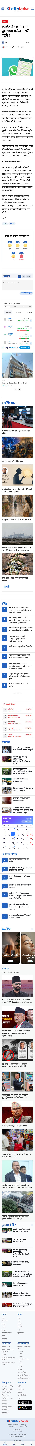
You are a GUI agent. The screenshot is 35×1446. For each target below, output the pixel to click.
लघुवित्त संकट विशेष (7, 1389)
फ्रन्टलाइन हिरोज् (22, 1372)
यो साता (10, 972)
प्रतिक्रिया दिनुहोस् (26, 293)
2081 (20, 1354)
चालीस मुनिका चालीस (23, 1359)
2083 (20, 1366)
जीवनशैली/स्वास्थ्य (6, 1333)
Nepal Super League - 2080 (8, 1364)
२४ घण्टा (4, 972)
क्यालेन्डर (7, 818)
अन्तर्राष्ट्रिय (4, 1339)
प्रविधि (5, 224)
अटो (19, 1330)
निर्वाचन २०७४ (6, 1395)
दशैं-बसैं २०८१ (5, 1413)
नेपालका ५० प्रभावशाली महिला (24, 1348)
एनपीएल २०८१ (6, 1347)
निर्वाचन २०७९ (5, 1401)
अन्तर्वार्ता (4, 1327)
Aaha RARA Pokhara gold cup (8, 1359)
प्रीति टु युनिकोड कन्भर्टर (24, 1375)
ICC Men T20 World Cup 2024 (8, 1351)
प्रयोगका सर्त (21, 1389)
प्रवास (3, 1336)
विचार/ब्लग (5, 1321)
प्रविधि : (5, 21)
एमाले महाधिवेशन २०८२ (8, 1407)
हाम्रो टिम (20, 1386)
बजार (19, 1318)
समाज (3, 1318)
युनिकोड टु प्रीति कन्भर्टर (24, 1378)
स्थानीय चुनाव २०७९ (7, 1398)
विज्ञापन (20, 1392)
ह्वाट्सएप (12, 224)
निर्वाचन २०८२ (5, 1404)
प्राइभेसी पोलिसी (22, 1395)
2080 (21, 1351)
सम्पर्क (19, 1398)
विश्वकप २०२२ (5, 1410)
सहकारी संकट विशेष (7, 1386)
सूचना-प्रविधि (21, 1333)
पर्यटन (19, 1321)
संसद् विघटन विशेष (7, 1392)
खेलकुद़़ (4, 1330)
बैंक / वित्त (20, 1327)
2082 (21, 1356)
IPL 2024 (4, 1355)
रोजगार (19, 1324)
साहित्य (3, 1324)
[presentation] (15, 389)
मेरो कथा (20, 1369)
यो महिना (16, 972)
